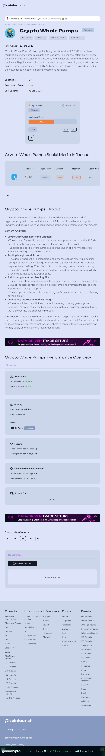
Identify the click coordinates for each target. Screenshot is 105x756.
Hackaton (85, 697)
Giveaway (85, 674)
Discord (46, 637)
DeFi (7, 627)
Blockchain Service (13, 623)
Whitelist (85, 701)
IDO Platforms (30, 635)
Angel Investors (69, 641)
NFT (6, 635)
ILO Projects (10, 679)
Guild (64, 637)
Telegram (34, 110)
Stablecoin (9, 648)
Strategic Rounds (88, 625)
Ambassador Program (86, 679)
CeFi (7, 639)
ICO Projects (10, 675)
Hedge (65, 645)
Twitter (46, 620)
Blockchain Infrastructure (11, 617)
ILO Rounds (86, 653)
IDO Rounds (86, 637)
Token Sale (77, 38)
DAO (64, 633)
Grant (83, 693)
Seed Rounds (87, 616)
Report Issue (71, 105)
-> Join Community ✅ (55, 19)
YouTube (46, 625)
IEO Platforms (30, 643)
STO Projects (10, 671)
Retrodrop (85, 666)
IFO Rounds (86, 657)
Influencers (18, 24)
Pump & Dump (58, 38)
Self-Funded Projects (10, 692)
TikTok (45, 629)
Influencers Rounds (89, 633)
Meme (7, 643)
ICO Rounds (86, 641)
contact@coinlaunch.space (18, 737)
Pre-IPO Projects (12, 698)
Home (7, 24)
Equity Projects (11, 687)
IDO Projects (10, 662)
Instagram (47, 633)
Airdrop (84, 662)
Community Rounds (89, 629)
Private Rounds (87, 620)
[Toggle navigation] (99, 5)
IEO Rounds (86, 649)
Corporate (66, 620)
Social (7, 652)
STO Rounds (86, 645)
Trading (26, 38)
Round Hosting (30, 627)
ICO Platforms (30, 639)
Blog (10, 729)
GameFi (8, 631)
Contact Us (25, 729)
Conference (86, 705)
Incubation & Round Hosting (32, 617)
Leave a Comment (24, 563)
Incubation (28, 623)
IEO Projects (10, 666)
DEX (26, 631)
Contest (84, 685)
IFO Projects (10, 683)
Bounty (84, 670)
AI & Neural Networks (10, 657)
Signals (41, 38)
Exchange (66, 629)
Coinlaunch (14, 5)
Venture (65, 616)
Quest (83, 689)
